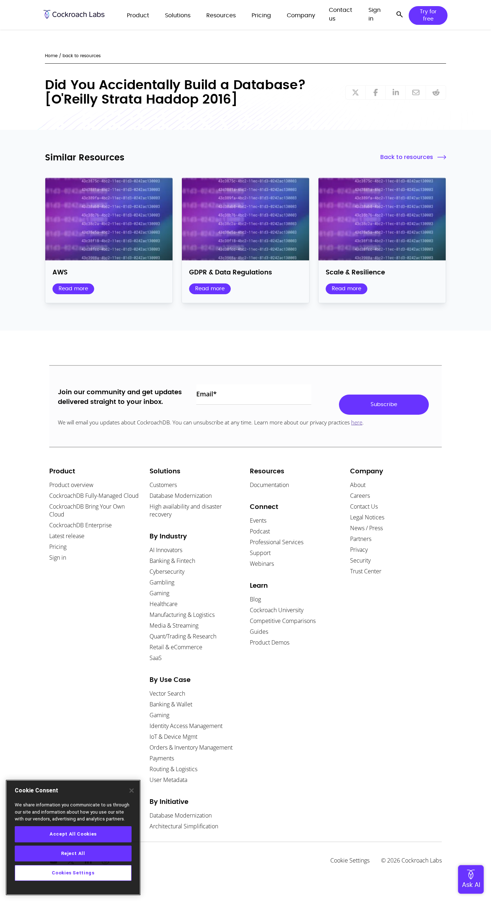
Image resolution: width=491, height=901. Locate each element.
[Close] (131, 790)
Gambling (162, 582)
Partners (360, 539)
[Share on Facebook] (376, 92)
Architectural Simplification (184, 826)
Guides (259, 632)
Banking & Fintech (172, 561)
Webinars (262, 564)
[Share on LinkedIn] (396, 92)
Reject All (73, 853)
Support (260, 553)
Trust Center (365, 571)
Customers (163, 485)
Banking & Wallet (171, 704)
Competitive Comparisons (283, 621)
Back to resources (406, 157)
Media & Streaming (174, 625)
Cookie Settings (350, 860)
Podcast (260, 531)
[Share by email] (416, 92)
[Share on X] (355, 92)
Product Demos (269, 642)
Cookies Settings (73, 872)
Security (360, 560)
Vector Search (167, 693)
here (356, 422)
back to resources (82, 56)
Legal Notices (367, 517)
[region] (73, 837)
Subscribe (384, 404)
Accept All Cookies (73, 834)
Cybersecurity (167, 571)
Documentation (269, 485)
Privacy (359, 550)
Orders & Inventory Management (191, 747)
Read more (73, 288)
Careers (360, 496)
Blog (255, 599)
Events (258, 520)
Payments (162, 758)
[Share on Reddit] (436, 92)
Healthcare (164, 604)
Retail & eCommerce (176, 647)
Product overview (71, 485)
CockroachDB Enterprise (80, 525)
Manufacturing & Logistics (182, 615)
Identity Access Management (186, 726)
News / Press (366, 528)
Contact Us (364, 506)
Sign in (57, 557)
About (358, 485)
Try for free (428, 15)
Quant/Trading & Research (183, 636)
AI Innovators (166, 550)
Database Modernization (181, 496)
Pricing (57, 547)
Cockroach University (276, 610)
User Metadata (168, 780)
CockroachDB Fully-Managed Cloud (94, 496)
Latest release (66, 536)
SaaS (156, 658)
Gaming (159, 593)
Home (51, 56)
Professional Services (276, 542)
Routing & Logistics (173, 769)
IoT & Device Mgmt (173, 737)
